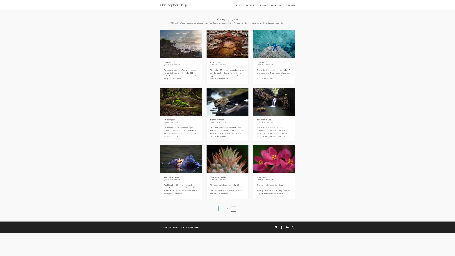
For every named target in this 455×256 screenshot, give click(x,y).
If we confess (262, 177)
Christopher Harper (175, 5)
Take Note (290, 5)
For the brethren (217, 120)
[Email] (275, 227)
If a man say (215, 62)
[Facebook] (281, 227)
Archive (262, 5)
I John (166, 65)
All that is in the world (173, 177)
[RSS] (293, 227)
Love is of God (263, 62)
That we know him (218, 177)
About (238, 5)
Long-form (276, 5)
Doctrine (250, 5)
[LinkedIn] (287, 227)
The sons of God (264, 120)
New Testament (174, 65)
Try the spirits (169, 120)
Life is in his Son (170, 62)
